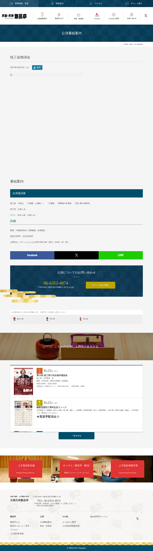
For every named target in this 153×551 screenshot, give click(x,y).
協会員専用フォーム (98, 517)
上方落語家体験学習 (70, 526)
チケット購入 (136, 3)
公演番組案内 (46, 522)
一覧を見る (76, 436)
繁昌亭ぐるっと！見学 (19, 526)
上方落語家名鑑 (17, 534)
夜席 (131, 44)
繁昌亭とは (15, 522)
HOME (126, 44)
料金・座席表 (46, 526)
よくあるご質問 (69, 522)
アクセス (98, 3)
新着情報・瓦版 (21, 3)
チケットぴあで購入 (100, 285)
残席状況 (59, 3)
